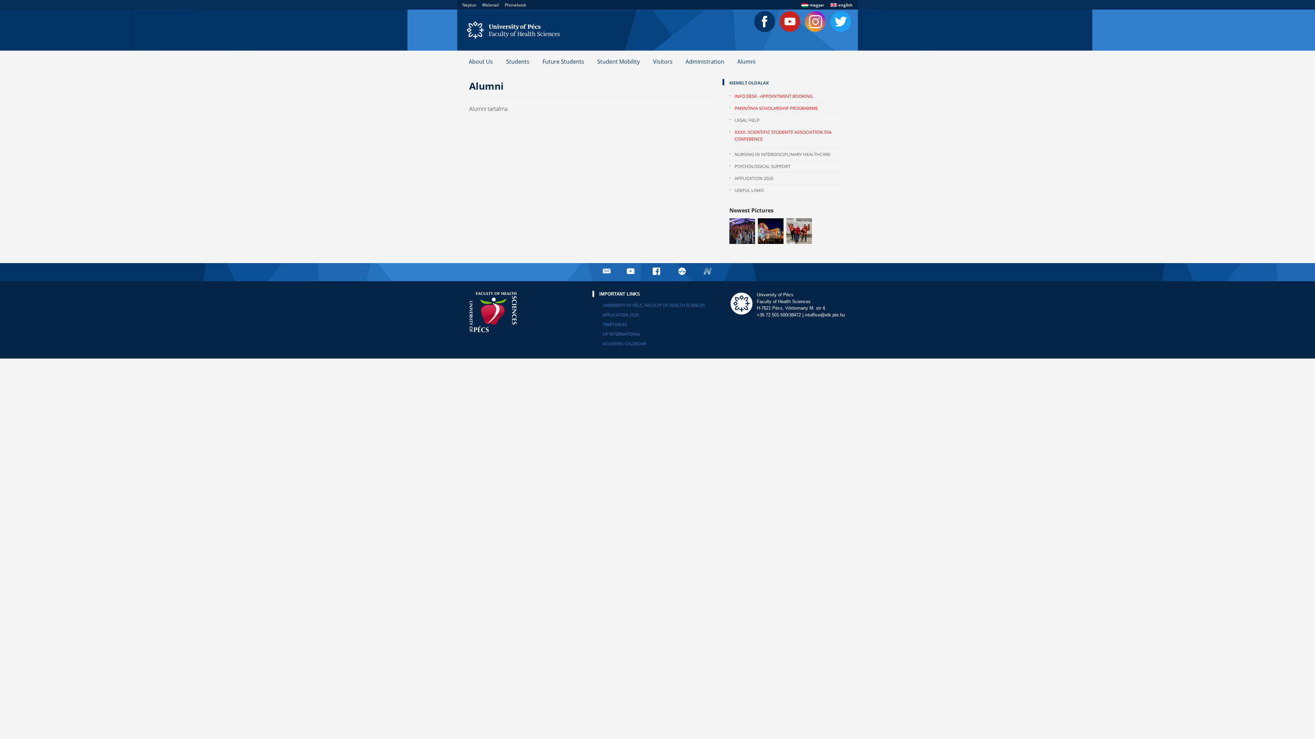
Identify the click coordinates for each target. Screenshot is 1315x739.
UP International (622, 334)
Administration (705, 61)
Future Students (563, 61)
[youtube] (631, 271)
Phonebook (515, 5)
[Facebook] (765, 22)
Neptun (469, 5)
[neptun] (708, 271)
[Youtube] (790, 22)
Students (517, 61)
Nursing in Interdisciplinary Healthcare (782, 154)
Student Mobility (618, 61)
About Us (481, 61)
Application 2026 (754, 178)
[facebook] (657, 271)
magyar (816, 5)
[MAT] (683, 271)
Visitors (663, 61)
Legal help (747, 120)
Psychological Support (762, 166)
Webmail (490, 5)
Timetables (615, 324)
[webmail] (606, 271)
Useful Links (749, 190)
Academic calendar (624, 344)
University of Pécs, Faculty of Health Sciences (654, 305)
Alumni (746, 61)
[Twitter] (841, 22)
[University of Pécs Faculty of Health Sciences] (517, 30)
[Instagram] (815, 22)
